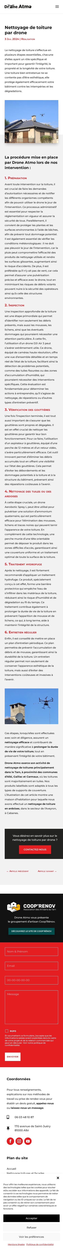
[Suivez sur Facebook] (10, 1141)
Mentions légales (16, 1244)
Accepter (31, 1218)
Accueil (11, 1168)
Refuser (31, 1227)
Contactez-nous (35, 849)
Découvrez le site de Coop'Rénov (31, 931)
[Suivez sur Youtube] (28, 1141)
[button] (58, 1178)
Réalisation (28, 39)
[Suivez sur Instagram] (19, 1141)
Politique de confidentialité (40, 1244)
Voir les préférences (31, 1236)
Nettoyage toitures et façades (25, 1173)
